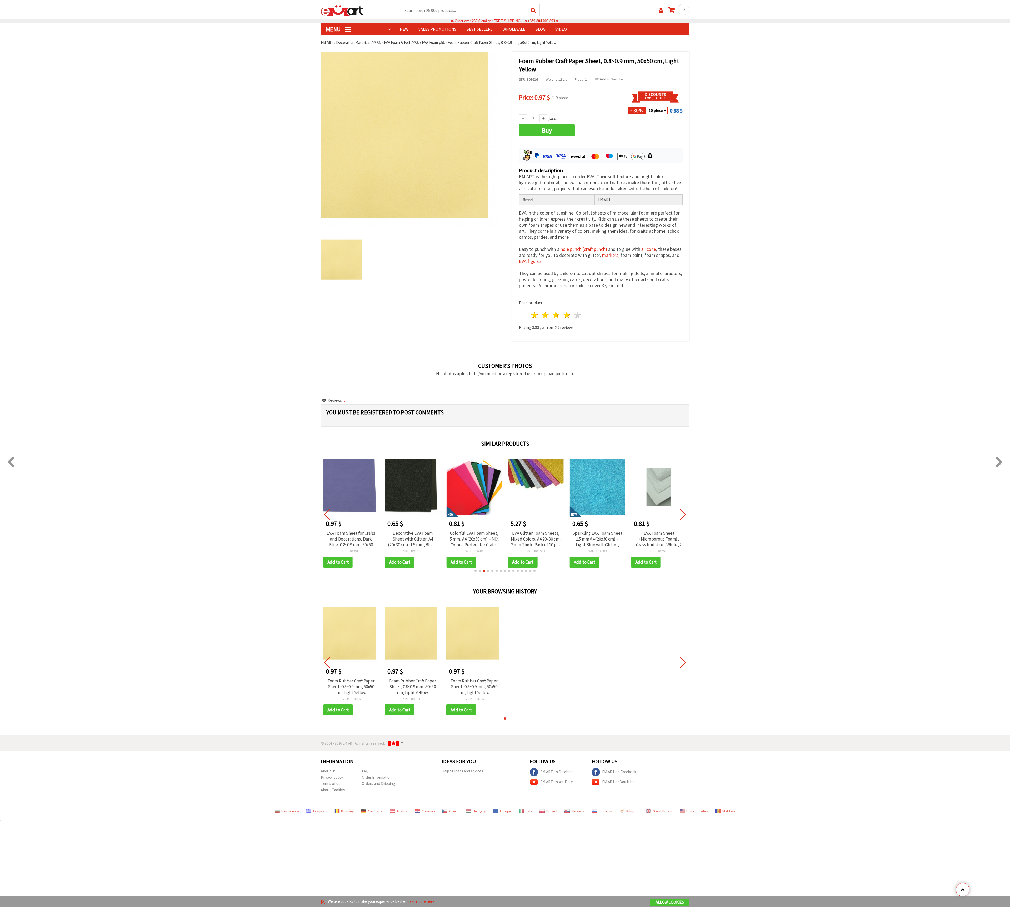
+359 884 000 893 (541, 21)
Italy (529, 811)
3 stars (556, 315)
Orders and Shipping (378, 783)
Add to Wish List (612, 79)
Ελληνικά (320, 811)
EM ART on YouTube (556, 781)
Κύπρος (632, 811)
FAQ (365, 770)
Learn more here (421, 901)
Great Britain (662, 811)
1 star (534, 315)
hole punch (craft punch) (583, 249)
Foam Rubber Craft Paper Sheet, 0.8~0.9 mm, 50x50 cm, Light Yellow (351, 686)
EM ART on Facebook (557, 771)
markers (610, 255)
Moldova (729, 811)
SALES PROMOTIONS (437, 29)
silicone (648, 249)
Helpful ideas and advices (462, 770)
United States (697, 811)
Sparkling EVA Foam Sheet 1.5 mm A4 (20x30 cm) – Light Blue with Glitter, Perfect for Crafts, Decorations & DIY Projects (597, 539)
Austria (401, 811)
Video (561, 29)
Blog (540, 29)
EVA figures (530, 261)
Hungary (479, 811)
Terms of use (331, 783)
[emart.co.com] (342, 10)
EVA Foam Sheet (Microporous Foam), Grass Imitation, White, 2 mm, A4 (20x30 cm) (659, 539)
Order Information (377, 777)
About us (328, 770)
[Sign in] (661, 10)
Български (290, 811)
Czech (454, 811)
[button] (475, 571)
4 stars (567, 315)
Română (347, 811)
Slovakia (577, 811)
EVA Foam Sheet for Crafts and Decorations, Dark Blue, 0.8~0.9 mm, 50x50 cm (351, 539)
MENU (334, 29)
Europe (505, 811)
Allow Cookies (670, 902)
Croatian (428, 811)
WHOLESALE (514, 29)
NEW (404, 29)
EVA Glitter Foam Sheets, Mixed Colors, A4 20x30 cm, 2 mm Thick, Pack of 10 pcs (536, 539)
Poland (551, 811)
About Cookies (333, 789)
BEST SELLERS (479, 29)
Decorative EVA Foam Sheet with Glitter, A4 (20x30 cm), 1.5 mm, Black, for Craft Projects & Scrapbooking (412, 539)
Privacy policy (332, 777)
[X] (323, 901)
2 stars (545, 315)
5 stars (577, 315)
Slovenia (605, 811)
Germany (375, 811)
